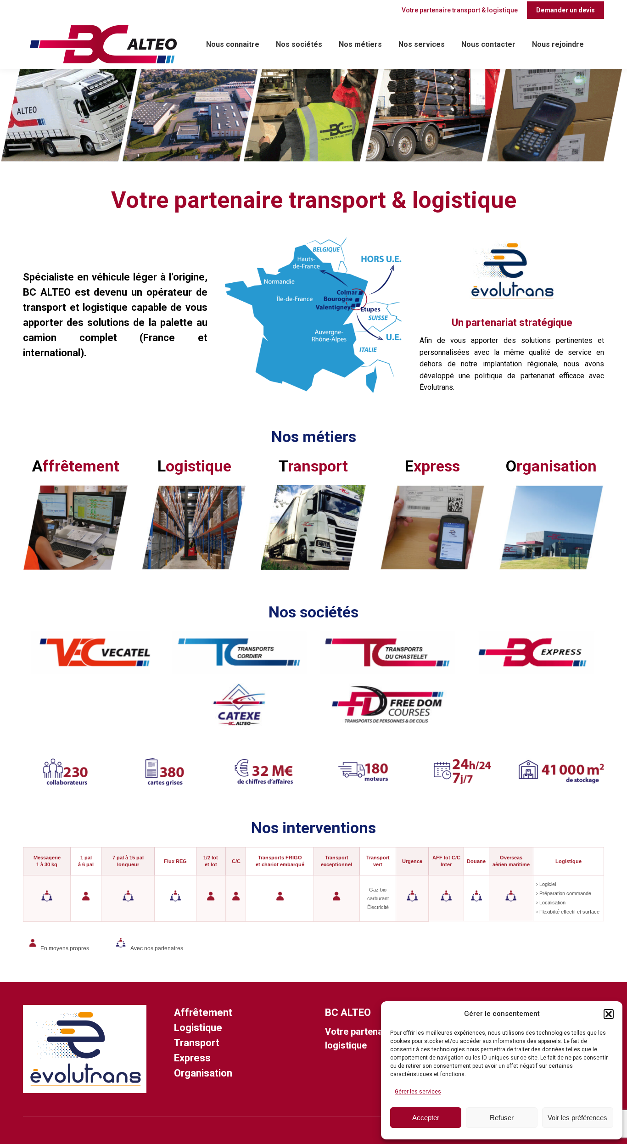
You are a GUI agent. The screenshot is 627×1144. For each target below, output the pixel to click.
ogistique (194, 466)
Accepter (425, 1118)
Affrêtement (203, 1012)
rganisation (551, 466)
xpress (432, 466)
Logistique (198, 1027)
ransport (313, 466)
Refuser (502, 1118)
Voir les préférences (577, 1118)
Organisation (203, 1073)
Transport (196, 1043)
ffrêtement (75, 466)
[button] (608, 1014)
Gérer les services (418, 1091)
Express (192, 1058)
